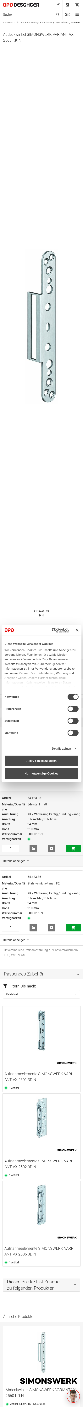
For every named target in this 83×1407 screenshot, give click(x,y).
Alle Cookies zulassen (41, 760)
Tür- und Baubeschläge (27, 22)
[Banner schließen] (77, 630)
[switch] (73, 709)
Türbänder (47, 22)
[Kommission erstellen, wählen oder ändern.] (33, 848)
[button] (73, 1396)
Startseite (8, 22)
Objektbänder (62, 22)
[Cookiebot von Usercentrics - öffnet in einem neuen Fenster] (52, 630)
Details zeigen (61, 748)
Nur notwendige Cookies (41, 773)
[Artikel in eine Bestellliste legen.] (51, 848)
